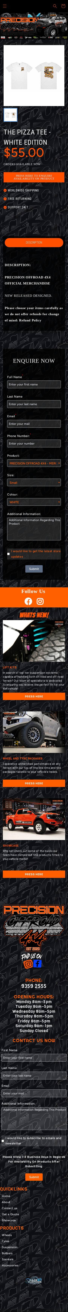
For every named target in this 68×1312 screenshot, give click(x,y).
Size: (10, 475)
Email (11, 416)
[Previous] (7, 26)
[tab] (31, 36)
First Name (10, 1050)
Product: (13, 455)
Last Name (14, 396)
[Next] (60, 26)
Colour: (12, 494)
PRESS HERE (34, 696)
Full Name (15, 376)
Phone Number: (19, 435)
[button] (5, 6)
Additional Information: (24, 514)
